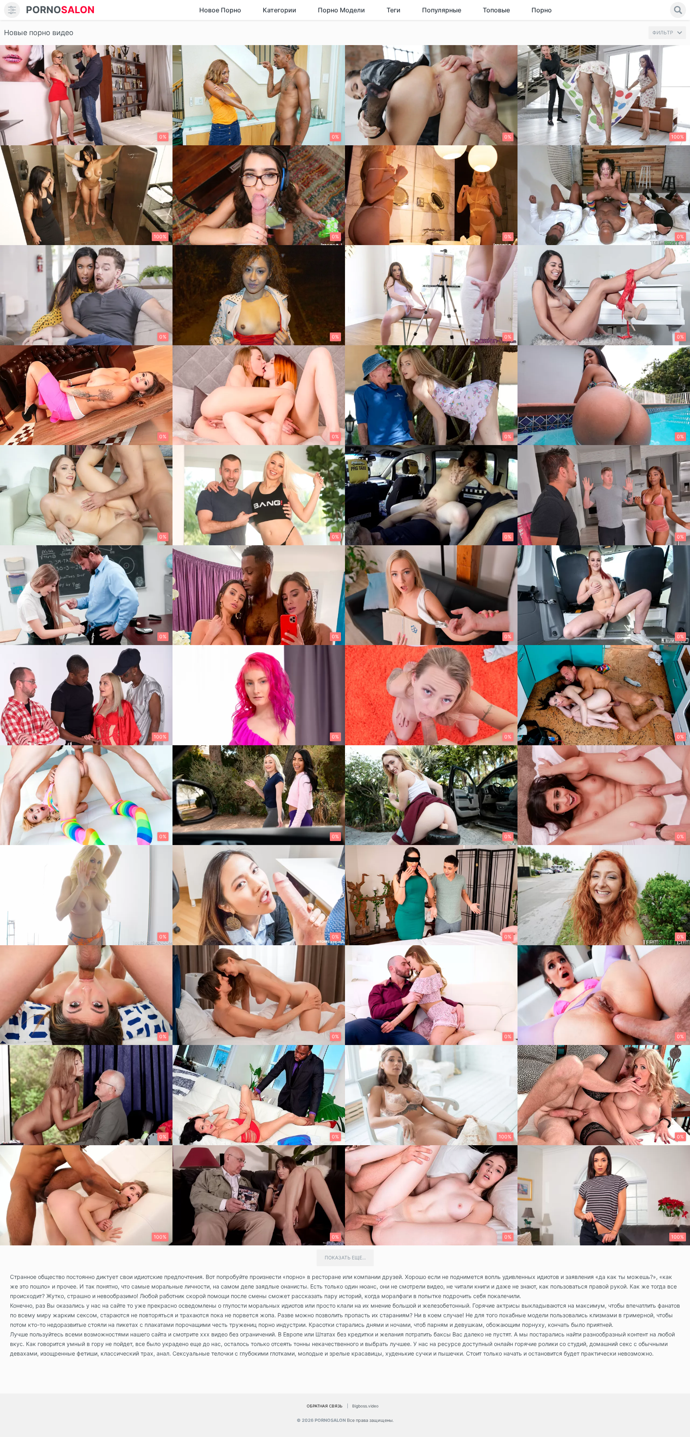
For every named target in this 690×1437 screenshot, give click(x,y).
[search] (678, 10)
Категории (279, 10)
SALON (60, 10)
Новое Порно (220, 10)
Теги (394, 10)
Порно (541, 10)
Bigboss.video (365, 1405)
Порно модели (341, 10)
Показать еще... (345, 1258)
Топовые (496, 10)
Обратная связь (325, 1405)
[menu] (12, 10)
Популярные (441, 10)
